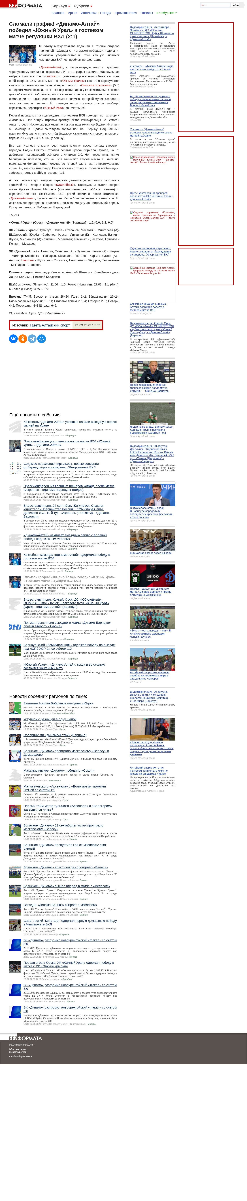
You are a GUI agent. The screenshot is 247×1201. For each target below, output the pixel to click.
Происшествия (126, 13)
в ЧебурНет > (167, 13)
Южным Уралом (73, 81)
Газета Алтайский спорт (50, 325)
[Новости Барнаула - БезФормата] (21, 4)
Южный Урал (53, 108)
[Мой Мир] (41, 338)
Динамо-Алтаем (22, 198)
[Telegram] (32, 338)
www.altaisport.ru (24, 65)
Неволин (27, 260)
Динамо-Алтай (51, 67)
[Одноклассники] (22, 338)
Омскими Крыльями (95, 85)
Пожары (147, 13)
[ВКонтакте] (13, 338)
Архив (72, 13)
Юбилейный (65, 185)
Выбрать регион (17, 1052)
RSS (29, 1056)
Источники (89, 13)
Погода (105, 13)
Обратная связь (17, 1049)
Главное (58, 13)
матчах (52, 76)
